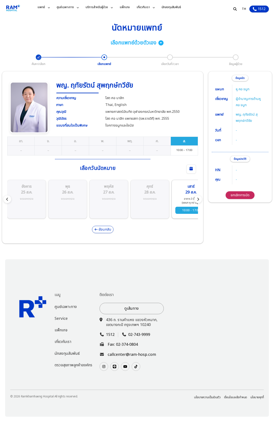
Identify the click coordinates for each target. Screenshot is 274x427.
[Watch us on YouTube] (125, 366)
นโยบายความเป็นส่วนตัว (207, 397)
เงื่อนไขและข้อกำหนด (235, 397)
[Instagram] (104, 366)
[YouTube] (125, 366)
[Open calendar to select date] (191, 169)
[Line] (114, 366)
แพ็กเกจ (125, 7)
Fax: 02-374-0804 (123, 344)
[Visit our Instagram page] (104, 366)
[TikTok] (136, 366)
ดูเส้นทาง (131, 308)
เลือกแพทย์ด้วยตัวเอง (133, 43)
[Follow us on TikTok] (136, 366)
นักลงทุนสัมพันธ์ (171, 7)
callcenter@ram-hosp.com (132, 354)
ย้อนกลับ (104, 229)
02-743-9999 (139, 334)
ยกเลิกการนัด (240, 195)
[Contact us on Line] (114, 366)
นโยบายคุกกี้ (257, 397)
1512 (261, 9)
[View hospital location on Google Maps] (213, 333)
